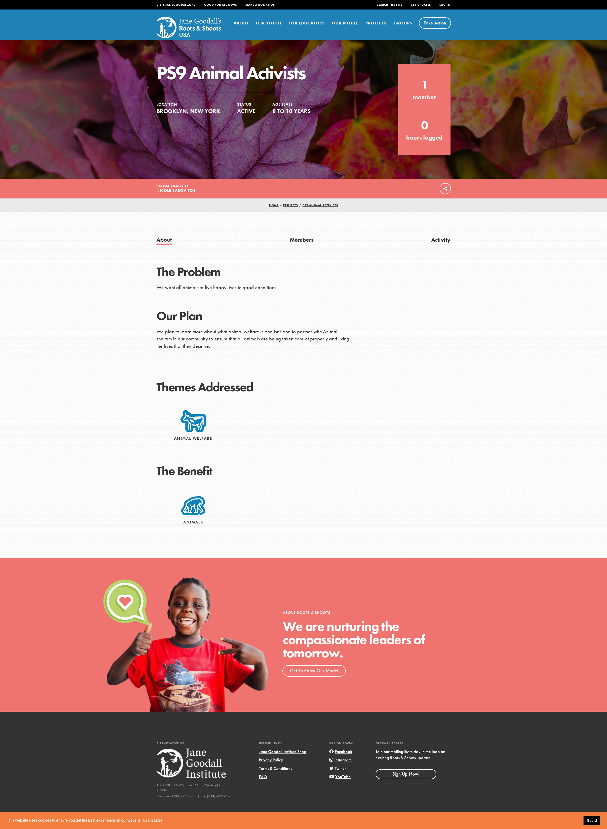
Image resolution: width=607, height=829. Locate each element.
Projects (375, 23)
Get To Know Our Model (314, 671)
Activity (441, 239)
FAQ (263, 776)
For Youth (268, 23)
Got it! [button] (592, 820)
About (241, 23)
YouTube (343, 776)
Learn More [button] (152, 820)
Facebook (343, 751)
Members (301, 239)
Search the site (389, 5)
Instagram (343, 760)
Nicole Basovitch (175, 190)
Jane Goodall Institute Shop (282, 751)
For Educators (307, 23)
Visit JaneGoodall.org (176, 5)
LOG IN (445, 5)
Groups (403, 23)
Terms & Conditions (275, 768)
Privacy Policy (271, 760)
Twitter (340, 768)
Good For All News (220, 5)
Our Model (345, 23)
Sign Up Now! (405, 774)
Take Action (435, 23)
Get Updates (421, 5)
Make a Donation (260, 5)
